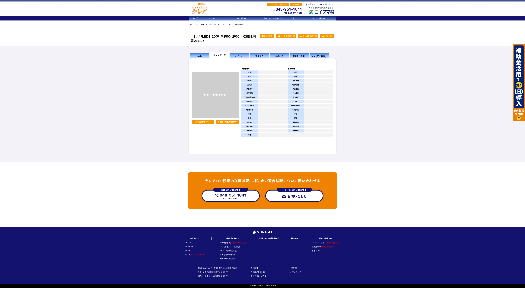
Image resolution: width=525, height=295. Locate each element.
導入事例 (254, 268)
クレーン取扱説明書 (287, 36)
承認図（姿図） (299, 56)
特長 (200, 56)
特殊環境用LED (243, 18)
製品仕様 (279, 56)
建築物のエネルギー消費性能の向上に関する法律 (217, 268)
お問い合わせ (328, 4)
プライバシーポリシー (259, 276)
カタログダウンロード (259, 272)
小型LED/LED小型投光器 (273, 18)
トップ (195, 18)
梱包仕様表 (328, 36)
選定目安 (259, 56)
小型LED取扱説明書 (309, 36)
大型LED (293, 18)
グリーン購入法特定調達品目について (213, 272)
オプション (239, 56)
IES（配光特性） (319, 56)
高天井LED (213, 18)
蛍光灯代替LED (318, 18)
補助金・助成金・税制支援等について (213, 276)
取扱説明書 (267, 36)
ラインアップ (219, 55)
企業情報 (312, 4)
